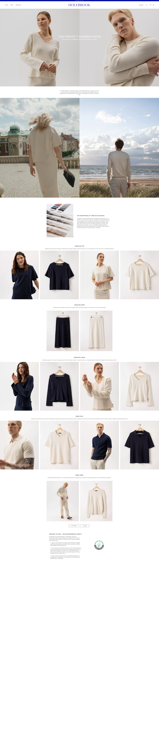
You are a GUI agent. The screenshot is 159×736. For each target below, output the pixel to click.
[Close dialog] (102, 351)
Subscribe (91, 379)
